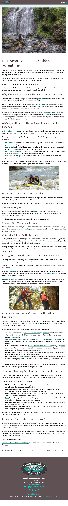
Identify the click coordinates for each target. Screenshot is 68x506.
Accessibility (31, 494)
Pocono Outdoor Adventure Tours (40, 346)
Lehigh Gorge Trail (11, 271)
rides (63, 346)
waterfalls (42, 137)
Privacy (38, 494)
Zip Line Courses (11, 339)
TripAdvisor (35, 490)
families (43, 99)
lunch (51, 393)
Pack (7, 398)
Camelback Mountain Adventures (30, 339)
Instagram (32, 490)
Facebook (29, 490)
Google (38, 490)
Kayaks (29, 229)
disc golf (14, 279)
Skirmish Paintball (23, 356)
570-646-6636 (34, 484)
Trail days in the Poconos (11, 131)
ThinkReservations (52, 496)
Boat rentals (37, 211)
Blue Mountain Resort (53, 339)
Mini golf (5, 279)
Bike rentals (52, 273)
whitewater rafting (36, 241)
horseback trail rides (51, 112)
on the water (40, 104)
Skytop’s (46, 333)
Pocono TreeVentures (32, 333)
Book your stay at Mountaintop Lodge (15, 443)
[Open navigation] (2, 2)
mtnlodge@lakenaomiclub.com (34, 487)
